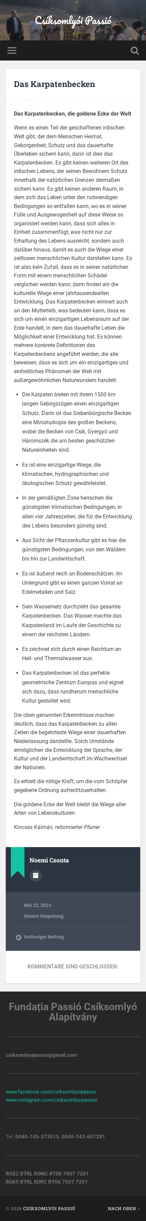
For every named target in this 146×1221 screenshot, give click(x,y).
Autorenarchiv (36, 876)
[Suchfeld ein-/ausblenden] (135, 50)
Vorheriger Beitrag (44, 937)
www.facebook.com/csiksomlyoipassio (51, 1092)
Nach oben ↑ (124, 1208)
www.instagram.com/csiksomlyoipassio (51, 1100)
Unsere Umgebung (43, 916)
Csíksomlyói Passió (73, 20)
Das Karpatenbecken (54, 84)
